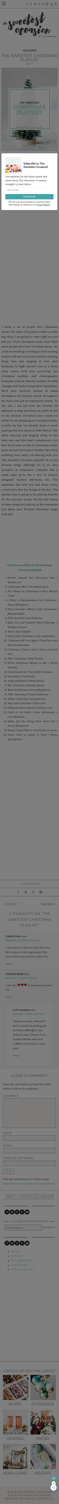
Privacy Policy (22, 1269)
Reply (9, 963)
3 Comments (31, 883)
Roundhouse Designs (34, 1495)
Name (7, 1133)
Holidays (29, 50)
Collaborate (44, 1196)
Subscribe (19, 1265)
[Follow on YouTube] (27, 1211)
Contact (25, 1196)
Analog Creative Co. (39, 1498)
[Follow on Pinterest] (22, 1211)
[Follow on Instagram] (17, 1211)
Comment (10, 1096)
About (10, 1196)
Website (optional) (18, 1158)
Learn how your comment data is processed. (29, 1183)
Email (7, 1145)
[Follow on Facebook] (6, 1211)
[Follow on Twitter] (11, 1211)
